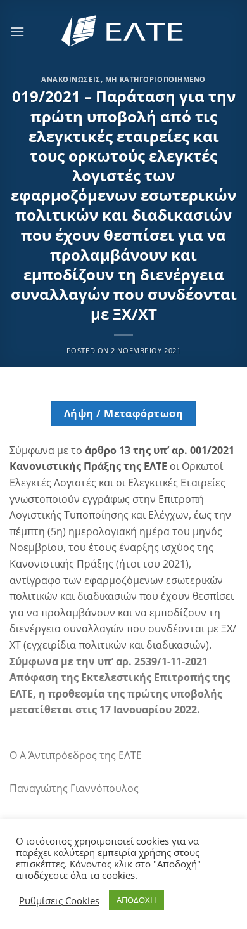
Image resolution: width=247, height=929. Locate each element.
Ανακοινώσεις (71, 79)
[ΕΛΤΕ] (123, 31)
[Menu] (17, 31)
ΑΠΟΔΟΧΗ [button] (136, 900)
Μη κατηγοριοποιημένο (155, 79)
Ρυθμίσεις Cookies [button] (59, 900)
